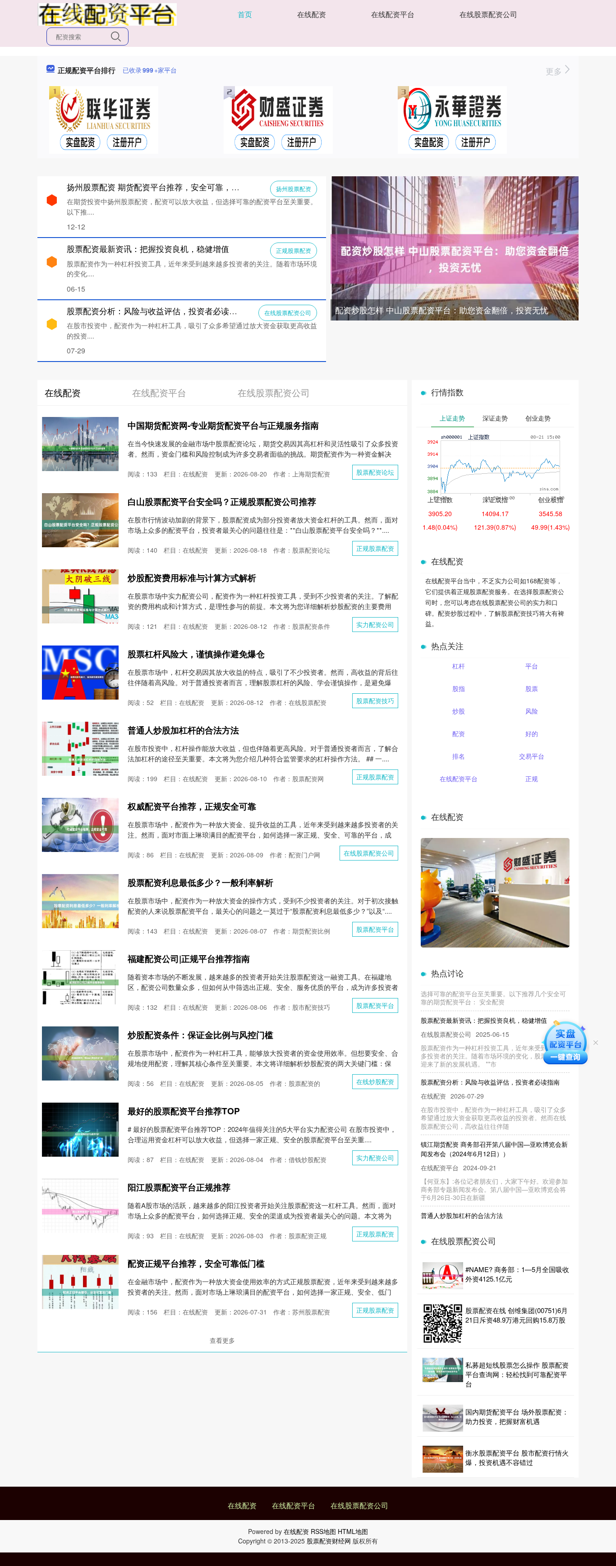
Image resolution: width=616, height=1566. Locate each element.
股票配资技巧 (375, 700)
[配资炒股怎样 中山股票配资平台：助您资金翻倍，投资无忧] (455, 257)
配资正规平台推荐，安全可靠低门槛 (196, 1263)
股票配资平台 (375, 929)
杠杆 (458, 665)
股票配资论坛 (375, 471)
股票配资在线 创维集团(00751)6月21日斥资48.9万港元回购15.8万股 (516, 1314)
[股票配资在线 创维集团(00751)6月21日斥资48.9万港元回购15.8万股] (443, 1323)
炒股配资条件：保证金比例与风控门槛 (200, 1035)
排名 (458, 755)
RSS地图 (323, 1531)
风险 (531, 710)
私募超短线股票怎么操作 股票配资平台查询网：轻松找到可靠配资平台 (517, 1374)
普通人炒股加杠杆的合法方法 (183, 730)
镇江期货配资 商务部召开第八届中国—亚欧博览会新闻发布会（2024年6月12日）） (494, 1134)
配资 (458, 733)
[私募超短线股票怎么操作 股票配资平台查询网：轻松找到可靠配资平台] (443, 1374)
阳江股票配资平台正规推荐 (179, 1187)
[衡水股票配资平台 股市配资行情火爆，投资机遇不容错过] (443, 1459)
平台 (531, 665)
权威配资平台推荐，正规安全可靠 (192, 806)
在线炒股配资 (375, 1081)
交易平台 (531, 755)
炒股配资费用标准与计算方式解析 (192, 578)
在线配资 (311, 14)
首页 (245, 14)
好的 (531, 733)
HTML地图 (353, 1531)
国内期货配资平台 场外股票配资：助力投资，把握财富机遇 (517, 1416)
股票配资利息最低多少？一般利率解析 (200, 882)
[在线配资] (107, 13)
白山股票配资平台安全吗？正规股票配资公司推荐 (222, 501)
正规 (531, 778)
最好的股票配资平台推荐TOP (184, 1111)
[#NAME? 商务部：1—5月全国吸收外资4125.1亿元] (443, 1275)
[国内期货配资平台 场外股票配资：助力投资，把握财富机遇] (443, 1418)
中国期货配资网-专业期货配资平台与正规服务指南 (223, 425)
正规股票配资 (293, 250)
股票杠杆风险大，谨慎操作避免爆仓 (196, 654)
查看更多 (222, 1340)
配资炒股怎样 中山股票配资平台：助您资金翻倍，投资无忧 (441, 310)
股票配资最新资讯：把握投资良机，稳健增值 (148, 248)
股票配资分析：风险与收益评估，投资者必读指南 (156, 310)
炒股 (458, 710)
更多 (555, 71)
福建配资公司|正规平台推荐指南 (189, 958)
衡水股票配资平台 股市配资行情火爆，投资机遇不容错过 (517, 1457)
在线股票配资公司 (488, 14)
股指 (458, 688)
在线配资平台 (392, 14)
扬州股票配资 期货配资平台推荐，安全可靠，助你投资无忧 (173, 186)
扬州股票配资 (293, 188)
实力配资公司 (375, 624)
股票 (531, 688)
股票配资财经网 (329, 1540)
